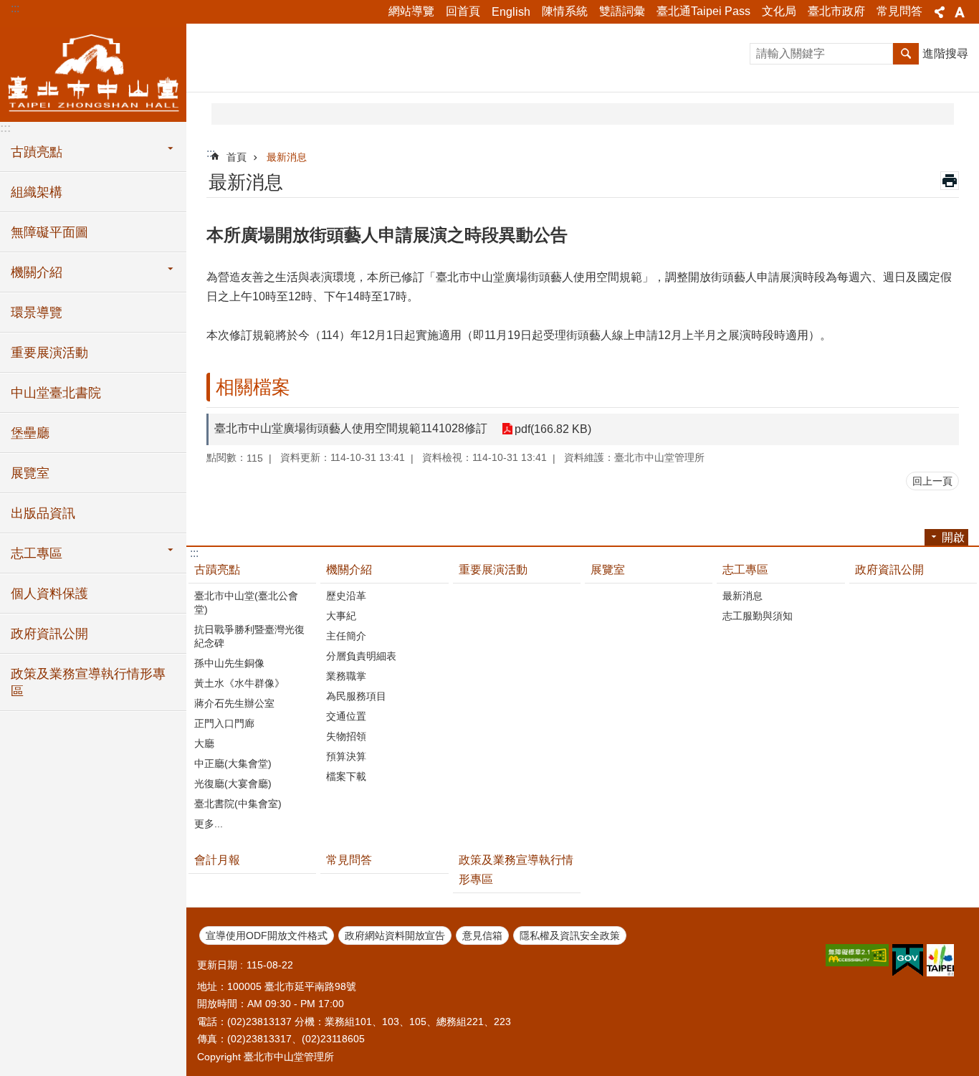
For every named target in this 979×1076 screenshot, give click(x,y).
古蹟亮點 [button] (36, 152)
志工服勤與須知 (757, 616)
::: (15, 8)
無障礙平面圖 (49, 232)
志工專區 (745, 569)
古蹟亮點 (217, 569)
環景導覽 (36, 312)
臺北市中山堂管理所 (93, 72)
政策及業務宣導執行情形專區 (88, 682)
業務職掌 (346, 676)
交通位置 (346, 716)
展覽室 (30, 473)
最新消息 (287, 157)
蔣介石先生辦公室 (234, 703)
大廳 (204, 743)
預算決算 (346, 756)
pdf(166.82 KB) (553, 429)
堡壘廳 (30, 433)
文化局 (779, 11)
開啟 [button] (953, 537)
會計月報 (217, 860)
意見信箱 (482, 935)
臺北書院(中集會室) (238, 803)
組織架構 (36, 192)
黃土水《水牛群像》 (239, 683)
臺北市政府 (836, 11)
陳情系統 (565, 11)
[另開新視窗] (857, 955)
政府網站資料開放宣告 (395, 935)
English (511, 12)
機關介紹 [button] (36, 272)
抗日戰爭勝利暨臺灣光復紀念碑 (249, 636)
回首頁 (463, 11)
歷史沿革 (346, 595)
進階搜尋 (945, 53)
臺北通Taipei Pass (703, 11)
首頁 (236, 157)
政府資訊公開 (49, 634)
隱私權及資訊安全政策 (570, 935)
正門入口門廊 (224, 723)
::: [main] (210, 153)
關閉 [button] (939, 12)
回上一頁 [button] (932, 481)
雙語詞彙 (622, 11)
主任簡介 (346, 636)
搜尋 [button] (906, 54)
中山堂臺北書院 (56, 393)
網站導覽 (411, 11)
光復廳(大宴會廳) (233, 783)
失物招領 (346, 736)
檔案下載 (346, 776)
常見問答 (899, 11)
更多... (208, 823)
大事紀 (341, 616)
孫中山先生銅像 (229, 663)
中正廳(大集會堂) (233, 763)
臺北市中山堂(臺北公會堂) (246, 602)
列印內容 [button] (949, 180)
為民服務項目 (356, 696)
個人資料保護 (49, 593)
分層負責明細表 (361, 656)
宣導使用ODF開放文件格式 (267, 935)
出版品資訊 (43, 513)
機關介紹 (349, 569)
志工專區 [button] (36, 553)
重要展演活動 (49, 353)
